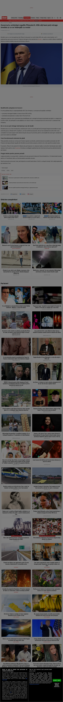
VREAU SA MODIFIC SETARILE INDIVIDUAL (57, 685)
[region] (31, 684)
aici (10, 692)
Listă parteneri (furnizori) (34, 684)
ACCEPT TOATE (56, 680)
